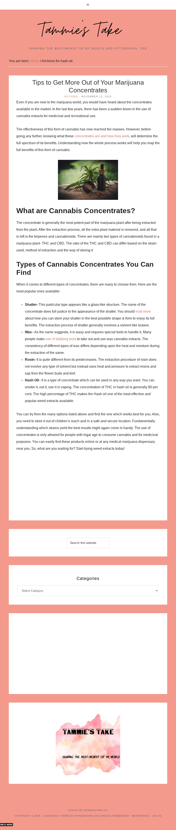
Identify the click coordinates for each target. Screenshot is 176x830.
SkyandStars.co (96, 810)
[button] (88, 4)
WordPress (140, 816)
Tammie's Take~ (88, 30)
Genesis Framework (114, 816)
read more (143, 311)
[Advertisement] (88, 489)
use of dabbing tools (61, 339)
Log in (156, 816)
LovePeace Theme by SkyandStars (68, 816)
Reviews (71, 96)
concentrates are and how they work (101, 136)
